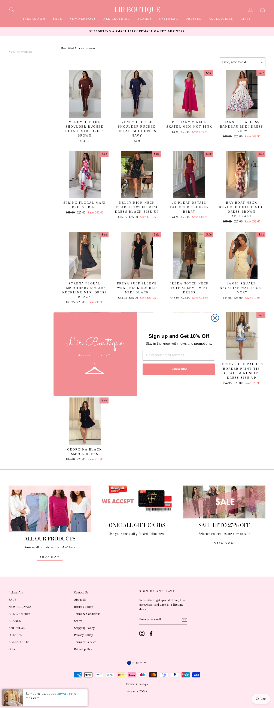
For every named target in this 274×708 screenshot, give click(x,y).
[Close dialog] (215, 318)
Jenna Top (65, 693)
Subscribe (178, 369)
